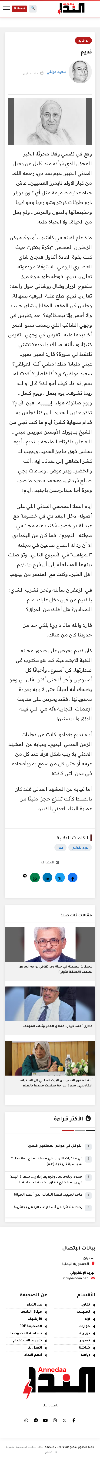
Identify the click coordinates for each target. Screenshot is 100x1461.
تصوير (85, 1341)
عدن (60, 847)
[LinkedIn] (47, 877)
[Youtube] (45, 1420)
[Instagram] (55, 1420)
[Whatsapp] (35, 877)
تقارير (85, 1305)
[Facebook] (72, 877)
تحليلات (83, 1312)
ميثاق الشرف (31, 1312)
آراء (87, 1319)
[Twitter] (60, 877)
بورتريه (83, 40)
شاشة (84, 1348)
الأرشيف (35, 1319)
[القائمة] (6, 9)
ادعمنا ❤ (19, 8)
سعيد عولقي (56, 71)
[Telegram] (25, 874)
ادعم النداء (33, 1355)
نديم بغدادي (80, 847)
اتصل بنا (34, 1348)
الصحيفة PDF (31, 1326)
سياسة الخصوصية (26, 1334)
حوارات (84, 1326)
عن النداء (34, 1305)
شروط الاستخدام (27, 1341)
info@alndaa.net (75, 1279)
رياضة (85, 1355)
